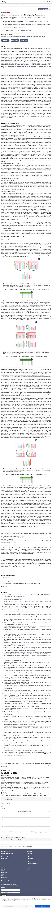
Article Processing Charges (7, 853)
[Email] (2, 773)
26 (29, 252)
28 (4, 255)
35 (18, 433)
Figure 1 (48, 241)
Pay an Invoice (4, 855)
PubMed (23, 596)
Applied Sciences (10, 4)
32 (45, 318)
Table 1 (42, 241)
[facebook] (9, 773)
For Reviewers (30, 855)
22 (40, 206)
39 (27, 525)
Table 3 (35, 423)
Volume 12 (17, 4)
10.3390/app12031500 (29, 4)
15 (34, 101)
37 (20, 498)
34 (39, 396)
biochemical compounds (32, 66)
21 (2, 199)
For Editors (29, 856)
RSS (24, 846)
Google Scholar (8, 596)
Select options (5, 889)
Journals (3, 4)
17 (26, 104)
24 (44, 207)
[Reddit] (14, 773)
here (11, 799)
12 (29, 95)
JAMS (2, 879)
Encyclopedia (4, 877)
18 (40, 104)
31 (3, 316)
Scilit (19, 596)
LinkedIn (28, 869)
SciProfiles (3, 875)
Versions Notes (24, 40)
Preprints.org (4, 872)
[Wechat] (12, 773)
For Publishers (30, 860)
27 (18, 253)
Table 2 (39, 308)
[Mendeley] (16, 773)
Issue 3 (22, 4)
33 (17, 376)
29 (29, 311)
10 (13, 93)
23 (35, 207)
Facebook (29, 870)
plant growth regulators (12, 66)
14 (33, 101)
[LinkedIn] (7, 773)
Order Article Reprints (43, 9)
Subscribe (4, 895)
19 (10, 106)
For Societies (29, 861)
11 (14, 93)
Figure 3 (15, 423)
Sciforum (3, 869)
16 (36, 101)
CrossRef (15, 596)
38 (9, 510)
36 (20, 434)
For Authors (29, 853)
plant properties (22, 66)
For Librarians (30, 858)
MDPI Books (3, 870)
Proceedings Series (5, 880)
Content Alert (29, 846)
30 (18, 315)
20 (49, 165)
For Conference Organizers (32, 863)
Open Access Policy (5, 856)
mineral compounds (43, 66)
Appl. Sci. (3, 846)
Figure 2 (44, 308)
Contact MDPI (4, 858)
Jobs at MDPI (4, 860)
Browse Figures (14, 40)
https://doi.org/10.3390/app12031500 (22, 30)
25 (45, 209)
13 (32, 101)
